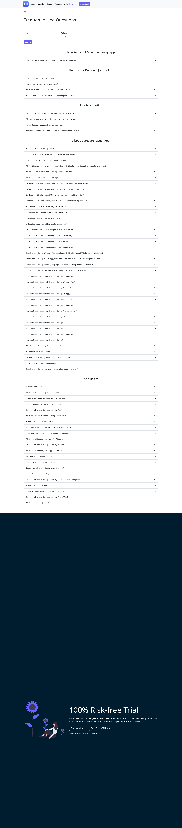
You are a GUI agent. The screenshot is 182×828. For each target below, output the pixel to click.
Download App (78, 728)
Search (26, 33)
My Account (84, 4)
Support (50, 4)
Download (73, 4)
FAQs (66, 4)
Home (32, 4)
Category (64, 33)
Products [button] (40, 4)
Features (58, 4)
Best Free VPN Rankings (102, 728)
